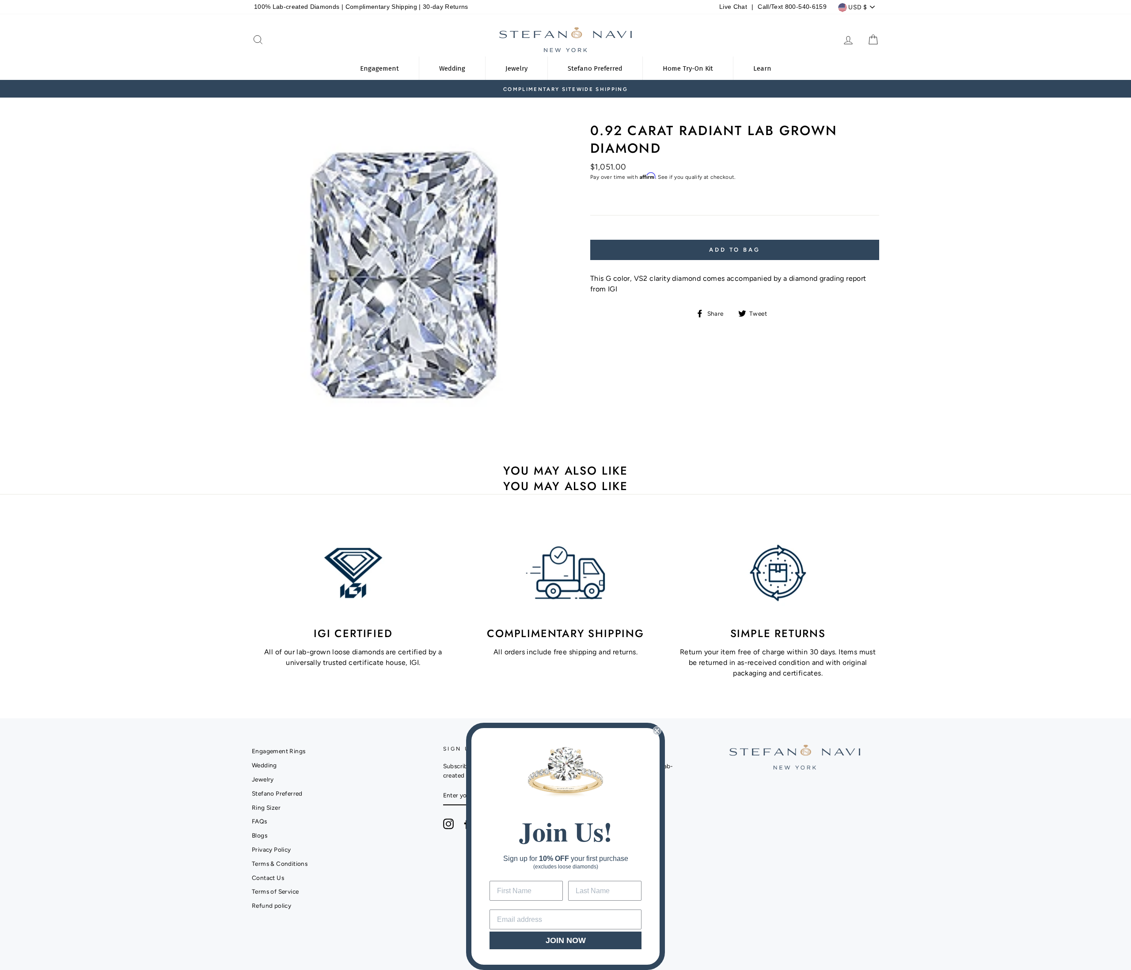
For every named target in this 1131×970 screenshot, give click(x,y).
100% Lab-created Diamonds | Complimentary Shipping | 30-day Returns (361, 7)
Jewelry (263, 779)
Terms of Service (275, 891)
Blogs (259, 835)
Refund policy (271, 905)
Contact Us (268, 877)
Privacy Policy (271, 849)
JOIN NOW (566, 940)
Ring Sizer (266, 807)
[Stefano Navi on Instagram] (448, 824)
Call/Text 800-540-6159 (792, 7)
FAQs (259, 821)
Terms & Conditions (279, 863)
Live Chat (733, 7)
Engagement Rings (278, 751)
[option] (602, 88)
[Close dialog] (657, 730)
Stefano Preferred (277, 793)
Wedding (264, 765)
